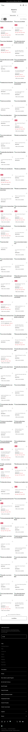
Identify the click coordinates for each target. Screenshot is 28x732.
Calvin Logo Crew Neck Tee (6, 177)
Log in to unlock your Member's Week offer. (14, 1)
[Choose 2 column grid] (5, 19)
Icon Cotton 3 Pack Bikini (19, 158)
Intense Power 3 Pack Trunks (6, 356)
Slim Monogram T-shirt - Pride (20, 470)
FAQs (2, 648)
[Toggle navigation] (26, 5)
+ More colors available (5, 37)
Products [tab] (14, 11)
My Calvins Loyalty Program (7, 677)
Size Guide (3, 664)
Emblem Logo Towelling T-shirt (20, 489)
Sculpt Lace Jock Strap (5, 108)
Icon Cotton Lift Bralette (19, 391)
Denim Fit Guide (5, 702)
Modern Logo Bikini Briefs (19, 176)
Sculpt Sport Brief (4, 247)
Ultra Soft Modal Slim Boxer (6, 30)
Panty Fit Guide (4, 690)
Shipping (3, 659)
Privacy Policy (3, 728)
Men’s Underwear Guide (6, 694)
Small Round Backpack (5, 231)
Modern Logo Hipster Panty (20, 142)
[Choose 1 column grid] (2, 19)
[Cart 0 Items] (23, 5)
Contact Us (3, 651)
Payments (3, 662)
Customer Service (5, 646)
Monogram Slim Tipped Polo (20, 339)
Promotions (3, 669)
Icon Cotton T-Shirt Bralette (6, 47)
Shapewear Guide (5, 698)
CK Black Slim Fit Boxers (5, 489)
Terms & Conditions (11, 728)
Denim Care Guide (5, 707)
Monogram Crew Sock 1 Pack (6, 321)
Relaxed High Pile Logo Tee (6, 304)
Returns (2, 656)
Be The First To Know (5, 682)
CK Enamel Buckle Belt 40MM (6, 525)
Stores (2, 673)
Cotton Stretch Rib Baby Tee (20, 413)
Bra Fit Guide (4, 686)
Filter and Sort (13, 15)
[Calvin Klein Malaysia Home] (2, 5)
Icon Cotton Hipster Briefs (19, 107)
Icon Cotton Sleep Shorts (5, 121)
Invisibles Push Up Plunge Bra (6, 89)
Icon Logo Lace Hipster (19, 27)
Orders (2, 654)
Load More (14, 618)
